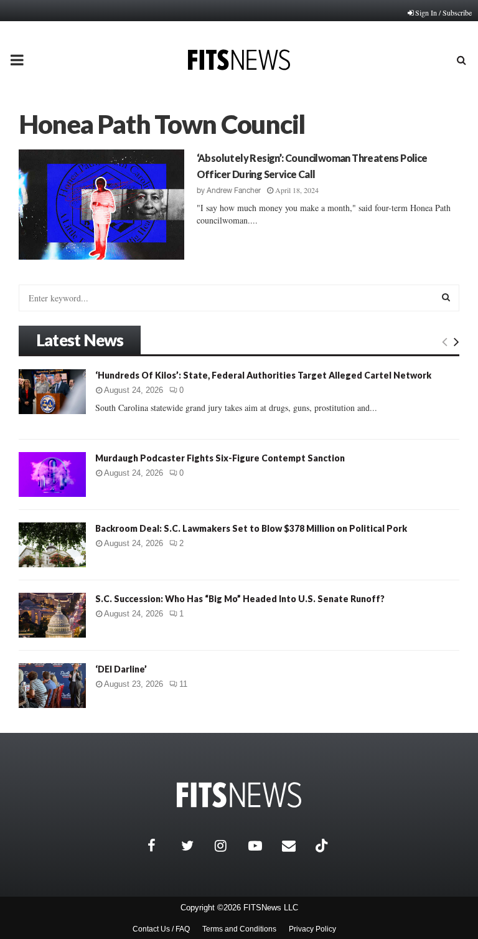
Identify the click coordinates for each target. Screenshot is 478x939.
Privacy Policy (312, 929)
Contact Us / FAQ (161, 929)
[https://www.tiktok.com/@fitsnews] (323, 845)
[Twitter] (195, 845)
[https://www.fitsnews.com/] (239, 794)
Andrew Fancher (234, 190)
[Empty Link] (444, 341)
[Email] (295, 845)
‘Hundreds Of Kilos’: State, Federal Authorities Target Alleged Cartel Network (263, 375)
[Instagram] (228, 845)
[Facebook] (161, 845)
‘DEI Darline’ (121, 669)
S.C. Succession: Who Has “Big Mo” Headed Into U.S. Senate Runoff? (240, 598)
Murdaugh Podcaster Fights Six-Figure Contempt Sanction (220, 458)
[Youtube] (262, 845)
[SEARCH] (446, 297)
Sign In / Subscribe (443, 12)
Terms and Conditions (239, 929)
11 (183, 684)
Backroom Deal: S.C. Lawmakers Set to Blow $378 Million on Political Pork (251, 528)
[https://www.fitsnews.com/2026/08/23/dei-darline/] (52, 685)
